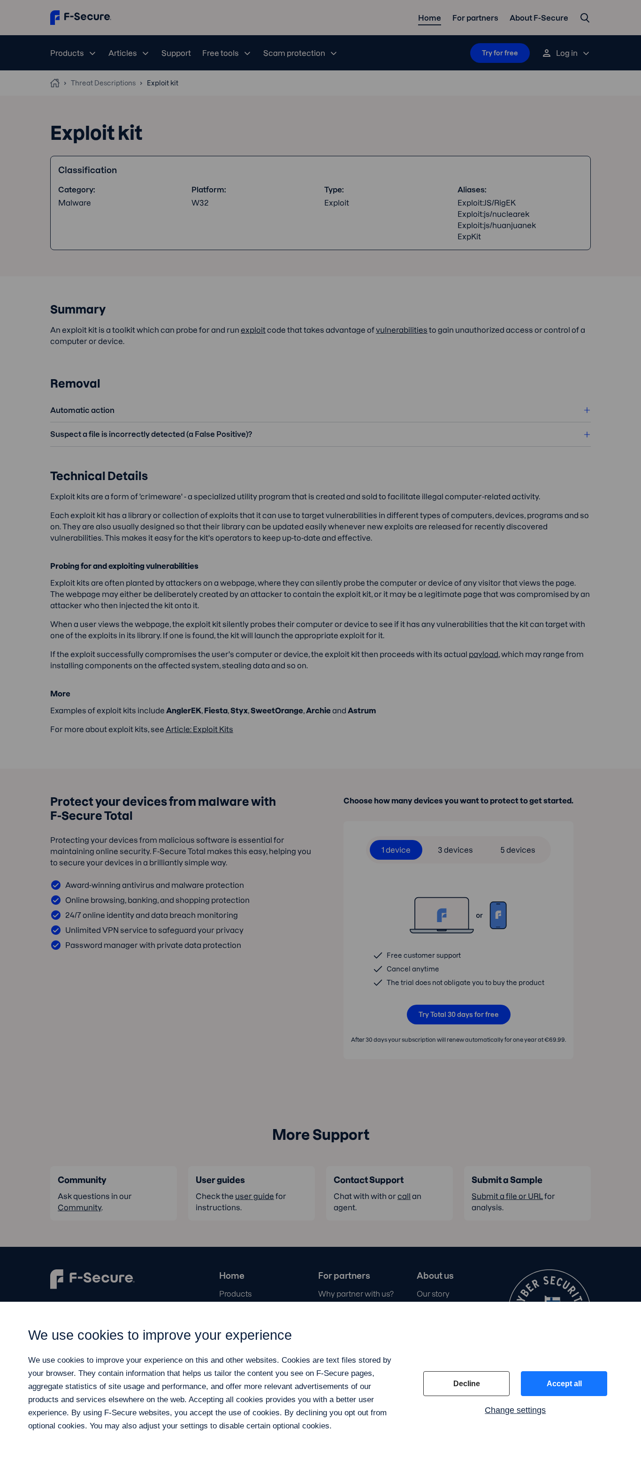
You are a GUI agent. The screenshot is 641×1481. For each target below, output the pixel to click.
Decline (466, 1384)
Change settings (515, 1410)
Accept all (564, 1384)
